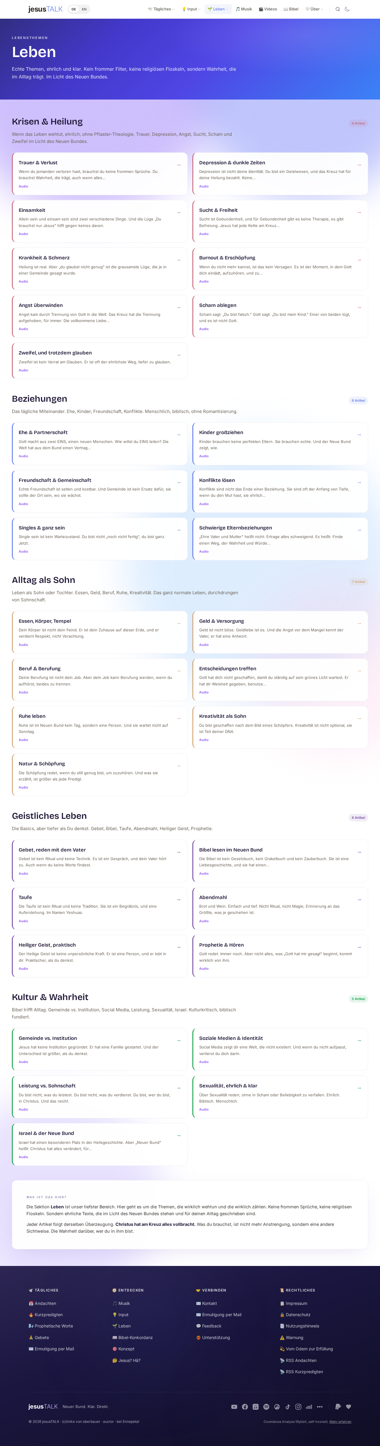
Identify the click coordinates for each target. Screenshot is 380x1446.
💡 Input (189, 9)
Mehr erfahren (341, 1422)
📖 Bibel (291, 9)
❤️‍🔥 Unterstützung (213, 1337)
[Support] (349, 1407)
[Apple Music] (256, 1407)
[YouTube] (234, 1407)
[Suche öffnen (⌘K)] (337, 9)
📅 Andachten (42, 1303)
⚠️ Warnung (291, 1337)
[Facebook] (245, 1407)
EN (84, 9)
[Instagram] (298, 1407)
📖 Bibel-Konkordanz (132, 1337)
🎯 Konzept (123, 1348)
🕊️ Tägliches (159, 9)
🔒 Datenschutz (295, 1314)
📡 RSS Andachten (298, 1360)
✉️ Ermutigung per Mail (51, 1348)
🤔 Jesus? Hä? (126, 1360)
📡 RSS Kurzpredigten (301, 1371)
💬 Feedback (208, 1325)
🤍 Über (312, 9)
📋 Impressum (293, 1303)
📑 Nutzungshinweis (299, 1325)
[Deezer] (309, 1407)
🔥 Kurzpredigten (45, 1314)
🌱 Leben (216, 9)
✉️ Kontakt (206, 1303)
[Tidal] (320, 1407)
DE (74, 9)
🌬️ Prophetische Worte (50, 1325)
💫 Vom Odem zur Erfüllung (306, 1348)
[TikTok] (288, 1407)
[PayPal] (338, 1407)
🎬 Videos (268, 9)
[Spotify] (266, 1407)
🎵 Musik (243, 9)
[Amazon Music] (277, 1407)
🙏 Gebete (38, 1337)
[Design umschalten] (347, 9)
